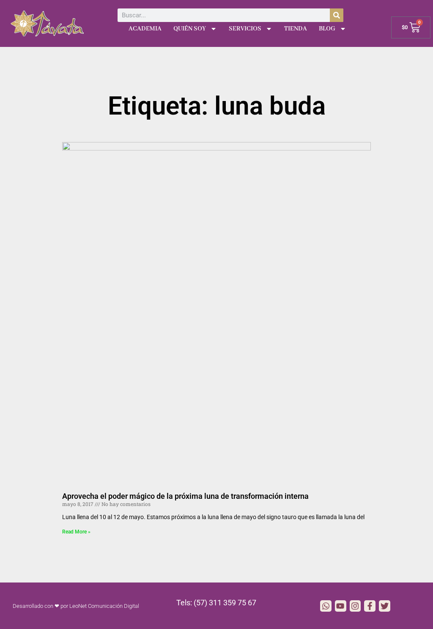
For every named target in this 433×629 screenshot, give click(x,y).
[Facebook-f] (369, 606)
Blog (327, 29)
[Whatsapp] (326, 606)
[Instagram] (355, 606)
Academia (145, 29)
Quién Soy (189, 29)
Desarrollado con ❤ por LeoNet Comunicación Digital (76, 606)
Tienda (295, 29)
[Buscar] (336, 15)
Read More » (76, 532)
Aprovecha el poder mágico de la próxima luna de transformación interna (185, 496)
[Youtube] (340, 606)
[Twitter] (384, 606)
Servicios (245, 29)
